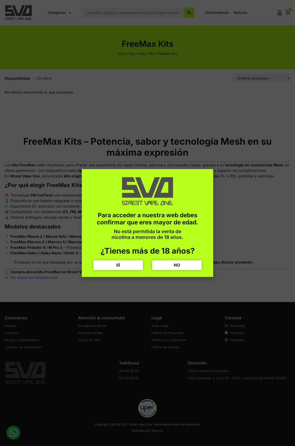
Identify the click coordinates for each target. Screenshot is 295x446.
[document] (147, 223)
